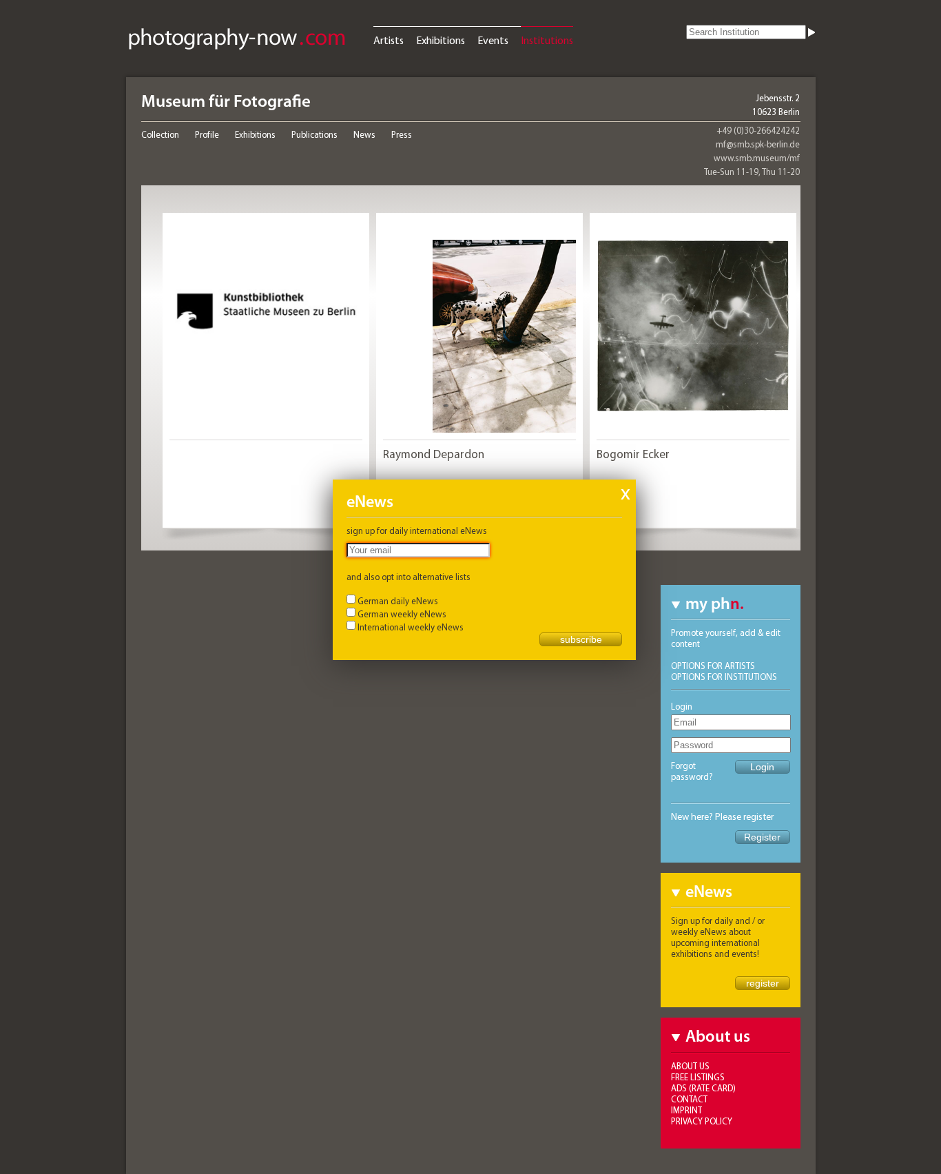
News (364, 134)
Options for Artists (713, 665)
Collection (160, 134)
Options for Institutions (724, 676)
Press (401, 134)
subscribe (581, 639)
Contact (689, 1098)
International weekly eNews (411, 626)
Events (492, 40)
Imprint (686, 1109)
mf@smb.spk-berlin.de (758, 144)
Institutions (547, 40)
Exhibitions (440, 40)
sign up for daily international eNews (417, 530)
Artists (388, 40)
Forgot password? (692, 771)
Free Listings (698, 1076)
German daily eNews (398, 600)
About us (690, 1065)
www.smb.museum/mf (757, 157)
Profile (207, 134)
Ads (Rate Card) (703, 1087)
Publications (314, 134)
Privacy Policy (701, 1120)
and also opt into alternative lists (408, 576)
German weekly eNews (402, 613)
